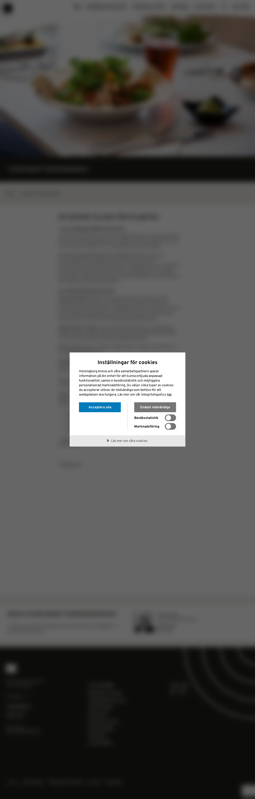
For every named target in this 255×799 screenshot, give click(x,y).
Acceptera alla (99, 407)
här (169, 394)
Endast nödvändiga (155, 407)
